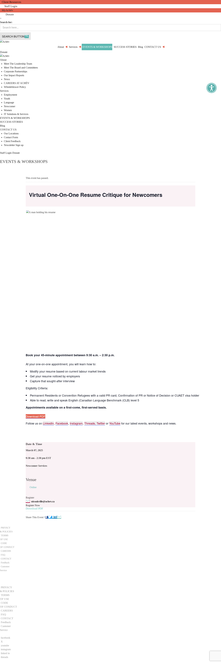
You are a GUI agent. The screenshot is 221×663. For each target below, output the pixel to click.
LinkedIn (48, 423)
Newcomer (9, 106)
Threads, (90, 423)
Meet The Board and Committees (21, 67)
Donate (10, 14)
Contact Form (11, 137)
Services (4, 90)
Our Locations (11, 133)
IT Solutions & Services (16, 114)
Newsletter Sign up (13, 145)
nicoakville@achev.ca (43, 501)
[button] (10, 580)
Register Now (33, 505)
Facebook (61, 423)
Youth (7, 98)
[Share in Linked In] (54, 517)
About (3, 59)
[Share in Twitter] (50, 517)
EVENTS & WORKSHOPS (15, 118)
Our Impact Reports (14, 75)
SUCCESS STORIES (11, 121)
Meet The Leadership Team (18, 63)
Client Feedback (12, 141)
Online (33, 487)
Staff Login (10, 6)
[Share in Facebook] (46, 517)
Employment (10, 94)
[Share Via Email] (59, 517)
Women (8, 110)
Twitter (101, 423)
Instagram (76, 423)
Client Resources (11, 2)
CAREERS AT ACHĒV (16, 83)
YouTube (114, 423)
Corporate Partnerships (15, 71)
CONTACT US (8, 129)
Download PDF (35, 416)
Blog (2, 125)
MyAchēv (7, 10)
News (7, 79)
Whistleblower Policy (15, 87)
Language (9, 102)
